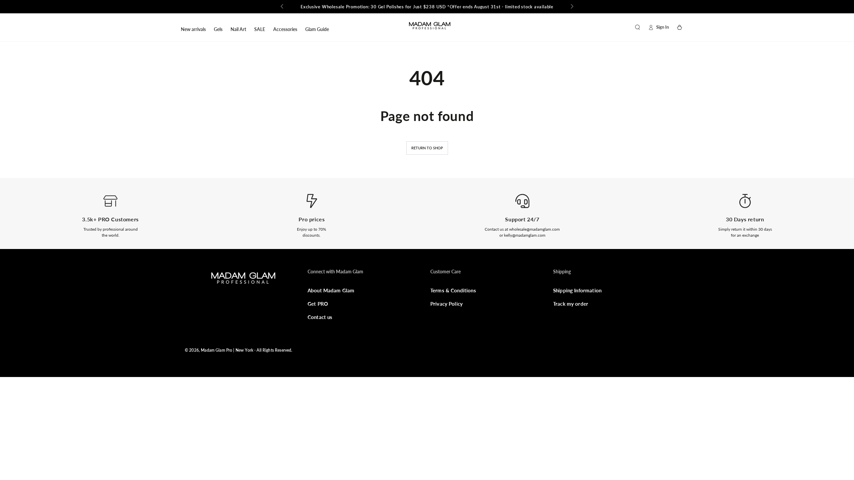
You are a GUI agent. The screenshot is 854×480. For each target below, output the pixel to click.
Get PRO (318, 304)
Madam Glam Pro (216, 350)
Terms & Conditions (453, 290)
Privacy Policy (446, 304)
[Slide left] (282, 6)
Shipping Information (577, 290)
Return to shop (427, 148)
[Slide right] (571, 6)
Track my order (570, 304)
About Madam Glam (331, 290)
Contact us (320, 317)
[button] (637, 27)
